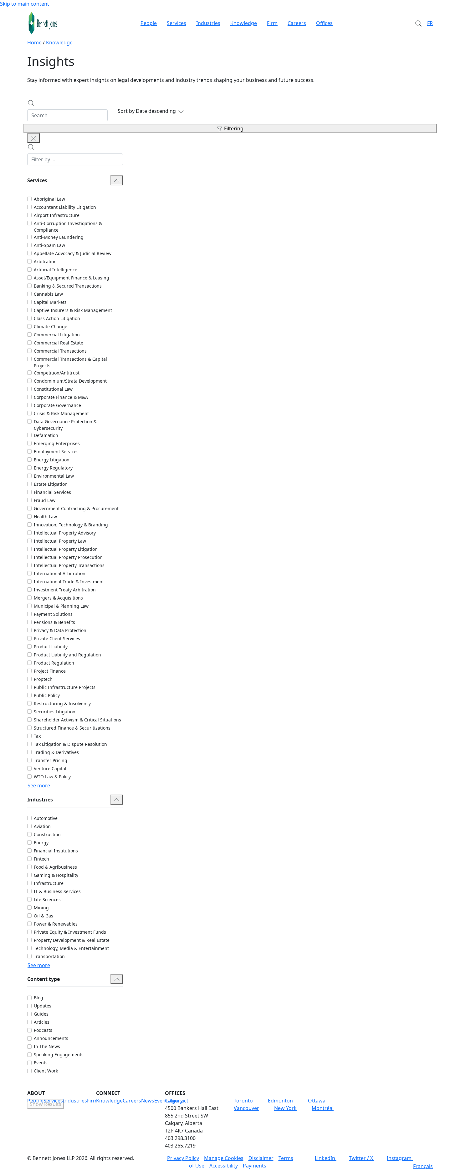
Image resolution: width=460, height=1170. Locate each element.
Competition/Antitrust (56, 373)
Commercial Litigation (57, 335)
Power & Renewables (56, 924)
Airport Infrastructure (56, 215)
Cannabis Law (48, 294)
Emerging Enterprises (57, 443)
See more (39, 785)
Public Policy (47, 695)
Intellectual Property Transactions (69, 565)
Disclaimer (260, 1158)
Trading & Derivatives (56, 752)
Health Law (45, 517)
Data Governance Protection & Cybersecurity (65, 425)
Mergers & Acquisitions (58, 598)
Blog (38, 998)
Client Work (46, 1071)
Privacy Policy (183, 1158)
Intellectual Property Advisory (65, 533)
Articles (41, 1022)
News (147, 1100)
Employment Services (56, 451)
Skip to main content (24, 3)
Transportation (49, 956)
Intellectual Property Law (60, 541)
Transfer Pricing (50, 760)
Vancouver (246, 1108)
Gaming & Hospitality (56, 875)
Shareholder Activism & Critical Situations (77, 720)
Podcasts (43, 1030)
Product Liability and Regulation (67, 655)
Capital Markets (50, 302)
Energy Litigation (51, 460)
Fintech (41, 859)
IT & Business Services (57, 891)
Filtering (233, 128)
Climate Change (50, 326)
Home (34, 42)
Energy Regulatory (53, 468)
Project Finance (50, 671)
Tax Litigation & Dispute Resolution (70, 744)
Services (176, 23)
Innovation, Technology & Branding (71, 525)
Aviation (42, 826)
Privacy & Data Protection (60, 630)
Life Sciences (47, 899)
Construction (47, 834)
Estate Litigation (51, 484)
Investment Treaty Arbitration (65, 590)
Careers (297, 23)
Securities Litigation (54, 712)
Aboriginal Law (49, 199)
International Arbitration (59, 573)
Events (41, 1063)
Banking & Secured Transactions (68, 286)
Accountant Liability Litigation (65, 207)
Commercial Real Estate (58, 343)
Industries (208, 23)
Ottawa (316, 1100)
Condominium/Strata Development (70, 381)
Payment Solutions (53, 614)
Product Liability (51, 647)
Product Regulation (54, 663)
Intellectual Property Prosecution (68, 557)
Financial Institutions (56, 851)
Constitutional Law (53, 389)
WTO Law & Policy (52, 777)
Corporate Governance (57, 405)
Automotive (46, 818)
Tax (37, 736)
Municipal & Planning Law (61, 606)
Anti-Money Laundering (59, 237)
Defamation (46, 435)
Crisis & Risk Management (61, 413)
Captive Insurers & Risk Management (73, 310)
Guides (41, 1014)
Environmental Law (54, 476)
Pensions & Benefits (54, 622)
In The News (47, 1046)
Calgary (174, 1100)
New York (285, 1108)
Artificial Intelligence (55, 270)
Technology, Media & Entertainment (71, 948)
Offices (324, 23)
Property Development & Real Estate (72, 940)
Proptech (43, 679)
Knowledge (243, 23)
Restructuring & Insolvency (62, 703)
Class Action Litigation (57, 318)
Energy (41, 843)
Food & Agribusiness (55, 867)
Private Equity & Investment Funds (70, 932)
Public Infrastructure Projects (64, 687)
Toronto (243, 1100)
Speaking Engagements (59, 1054)
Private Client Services (57, 638)
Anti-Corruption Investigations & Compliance (68, 226)
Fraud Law (44, 500)
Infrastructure (49, 883)
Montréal (323, 1108)
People (149, 23)
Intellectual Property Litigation (66, 549)
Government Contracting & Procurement (76, 508)
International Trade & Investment (69, 582)
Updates (42, 1006)
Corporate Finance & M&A (61, 397)
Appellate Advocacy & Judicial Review (72, 253)
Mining (41, 908)
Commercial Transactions (60, 351)
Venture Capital (50, 768)
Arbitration (45, 261)
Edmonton (280, 1100)
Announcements (51, 1038)
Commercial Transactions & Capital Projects (70, 362)
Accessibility (223, 1165)
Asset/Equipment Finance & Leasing (71, 278)
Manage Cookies (223, 1158)
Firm (272, 23)
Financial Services (52, 492)
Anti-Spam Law (49, 245)
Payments (254, 1165)
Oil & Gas (43, 916)
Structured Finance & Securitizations (72, 728)
